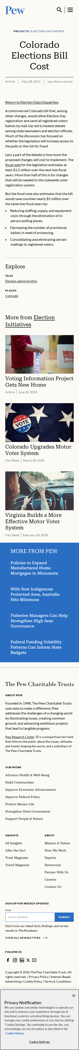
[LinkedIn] (22, 960)
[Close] (74, 995)
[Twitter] (28, 960)
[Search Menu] (59, 9)
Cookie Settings (39, 1042)
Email (8, 910)
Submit (64, 917)
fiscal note (13, 165)
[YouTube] (34, 960)
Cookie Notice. (14, 1033)
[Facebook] (8, 960)
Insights (12, 835)
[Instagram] (15, 960)
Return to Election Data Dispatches (31, 102)
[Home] (39, 684)
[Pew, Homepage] (15, 9)
